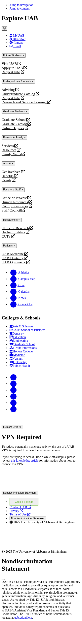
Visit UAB (9, 64)
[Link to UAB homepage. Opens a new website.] (36, 475)
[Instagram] (14, 390)
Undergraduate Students (17, 81)
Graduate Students (14, 111)
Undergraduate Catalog (18, 94)
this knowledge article (24, 460)
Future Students (12, 55)
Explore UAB (11, 426)
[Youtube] (14, 396)
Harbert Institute (13, 232)
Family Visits (11, 154)
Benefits (8, 176)
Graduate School (14, 120)
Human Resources (15, 202)
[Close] (4, 28)
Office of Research (15, 228)
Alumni (7, 163)
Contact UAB (20, 507)
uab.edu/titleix (23, 617)
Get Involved (11, 172)
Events (7, 180)
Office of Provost (14, 198)
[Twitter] (14, 383)
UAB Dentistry (12, 258)
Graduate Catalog (14, 124)
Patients (8, 245)
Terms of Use (20, 514)
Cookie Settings (24, 501)
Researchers (11, 219)
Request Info (11, 72)
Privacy (16, 510)
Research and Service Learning (24, 102)
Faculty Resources (15, 206)
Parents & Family (13, 137)
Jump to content (19, 8)
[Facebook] (14, 377)
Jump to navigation (21, 5)
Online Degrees (13, 128)
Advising (8, 90)
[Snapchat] (14, 402)
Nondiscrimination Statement (19, 492)
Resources (9, 150)
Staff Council (11, 210)
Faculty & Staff (12, 189)
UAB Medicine (13, 254)
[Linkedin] (14, 409)
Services (8, 146)
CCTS (7, 236)
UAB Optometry (14, 262)
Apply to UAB (12, 68)
